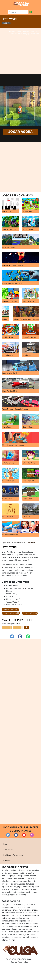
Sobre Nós (8, 849)
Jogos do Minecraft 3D (11, 613)
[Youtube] (24, 835)
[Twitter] (12, 636)
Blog (5, 844)
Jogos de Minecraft (30, 613)
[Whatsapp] (28, 636)
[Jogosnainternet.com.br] (21, 3)
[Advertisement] (20, 50)
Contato (6, 861)
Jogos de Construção (10, 609)
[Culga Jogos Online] (20, 950)
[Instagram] (32, 835)
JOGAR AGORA (20, 132)
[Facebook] (20, 636)
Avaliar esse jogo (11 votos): (11, 624)
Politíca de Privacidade (13, 855)
